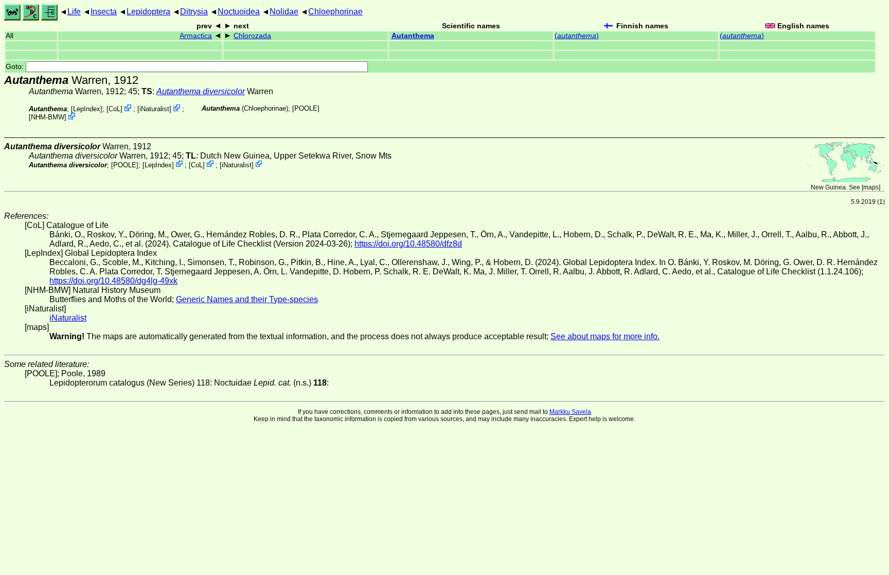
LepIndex (86, 109)
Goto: (16, 67)
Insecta (104, 11)
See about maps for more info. (605, 336)
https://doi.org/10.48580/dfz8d (408, 243)
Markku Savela (570, 411)
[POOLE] (305, 108)
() (577, 36)
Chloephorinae (335, 11)
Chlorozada (252, 36)
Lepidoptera (148, 11)
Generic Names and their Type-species (247, 299)
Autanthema (413, 36)
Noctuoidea (239, 11)
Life (74, 11)
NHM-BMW (47, 117)
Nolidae (284, 11)
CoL (114, 109)
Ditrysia (194, 11)
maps (871, 187)
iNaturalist (154, 109)
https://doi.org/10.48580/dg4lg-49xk (113, 280)
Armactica (196, 36)
